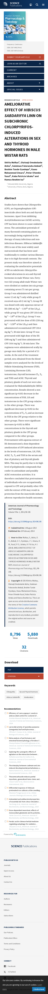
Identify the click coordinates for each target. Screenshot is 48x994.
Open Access (9, 871)
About (10, 83)
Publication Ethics (10, 938)
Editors (6, 910)
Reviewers (8, 904)
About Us (7, 876)
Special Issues (15, 89)
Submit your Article (18, 57)
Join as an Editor (17, 63)
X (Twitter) (12, 972)
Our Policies (8, 932)
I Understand (39, 989)
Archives (12, 76)
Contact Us (8, 882)
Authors (7, 899)
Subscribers (8, 915)
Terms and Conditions (12, 943)
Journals (7, 865)
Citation (12, 676)
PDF (9, 670)
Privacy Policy (9, 949)
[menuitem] (31, 4)
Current (12, 70)
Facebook (11, 966)
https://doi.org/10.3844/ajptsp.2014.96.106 (24, 521)
